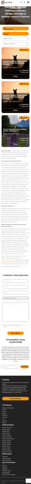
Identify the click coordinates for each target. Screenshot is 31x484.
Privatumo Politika (6, 470)
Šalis (5, 28)
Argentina (4, 420)
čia (20, 266)
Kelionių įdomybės (6, 460)
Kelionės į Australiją (6, 436)
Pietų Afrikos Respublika (8, 408)
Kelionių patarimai (6, 458)
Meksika (4, 422)
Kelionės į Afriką (6, 433)
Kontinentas (7, 33)
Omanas (4, 411)
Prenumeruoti (24, 366)
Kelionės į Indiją (6, 429)
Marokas (4, 409)
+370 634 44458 (17, 392)
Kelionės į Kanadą (6, 440)
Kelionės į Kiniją (6, 446)
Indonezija (4, 417)
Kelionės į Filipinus (6, 449)
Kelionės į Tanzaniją (7, 451)
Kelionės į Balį (5, 431)
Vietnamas (4, 415)
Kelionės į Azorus (6, 448)
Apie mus (4, 465)
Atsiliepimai (5, 469)
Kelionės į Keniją (6, 435)
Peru (3, 419)
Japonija (4, 413)
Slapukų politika (6, 472)
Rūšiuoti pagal (8, 38)
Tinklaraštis (5, 456)
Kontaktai (4, 467)
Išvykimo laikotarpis (9, 43)
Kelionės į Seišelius (6, 444)
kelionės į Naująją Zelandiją (8, 260)
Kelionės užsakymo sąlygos (8, 474)
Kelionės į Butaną (6, 442)
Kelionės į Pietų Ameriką (8, 438)
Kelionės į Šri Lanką (7, 427)
